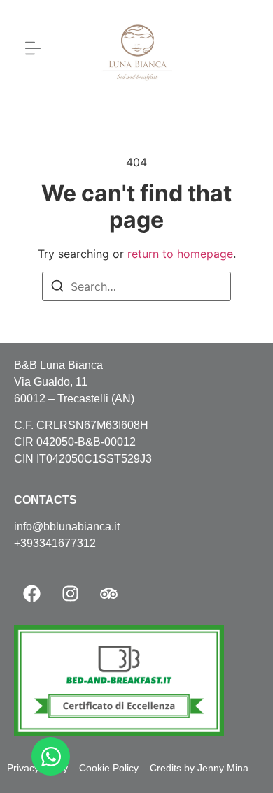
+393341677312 (55, 543)
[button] (33, 48)
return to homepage (180, 254)
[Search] (57, 288)
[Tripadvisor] (108, 593)
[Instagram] (70, 593)
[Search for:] (136, 286)
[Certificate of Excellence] (119, 732)
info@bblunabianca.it (67, 526)
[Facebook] (31, 593)
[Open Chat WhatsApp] (50, 756)
